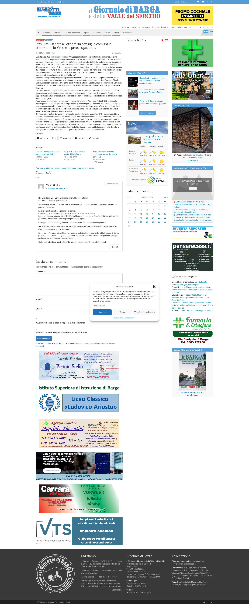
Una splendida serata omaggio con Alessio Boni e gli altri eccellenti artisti (152, 81)
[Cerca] (198, 1)
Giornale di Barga (47, 602)
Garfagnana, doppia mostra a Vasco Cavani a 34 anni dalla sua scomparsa (190, 203)
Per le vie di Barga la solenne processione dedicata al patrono (152, 102)
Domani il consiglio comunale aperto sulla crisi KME (48, 152)
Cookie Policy (118, 318)
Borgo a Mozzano (179, 27)
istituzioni (72, 168)
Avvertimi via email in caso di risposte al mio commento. (60, 322)
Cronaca (46, 32)
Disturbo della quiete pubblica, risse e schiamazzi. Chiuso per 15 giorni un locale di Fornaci (192, 289)
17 (129, 217)
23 (165, 217)
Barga (126, 27)
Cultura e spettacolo (72, 32)
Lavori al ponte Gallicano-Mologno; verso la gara (189, 283)
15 (159, 213)
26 (141, 222)
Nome (39, 299)
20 (147, 217)
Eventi (116, 32)
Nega (122, 312)
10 (129, 213)
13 (147, 213)
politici (91, 168)
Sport (86, 32)
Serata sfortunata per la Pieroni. (200, 310)
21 (153, 217)
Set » (166, 197)
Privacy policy (60, 602)
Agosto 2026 (147, 197)
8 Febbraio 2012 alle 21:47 (57, 188)
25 (135, 222)
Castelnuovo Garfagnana (141, 27)
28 (153, 222)
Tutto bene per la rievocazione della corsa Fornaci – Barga (151, 90)
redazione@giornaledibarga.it (138, 592)
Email (39, 308)
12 (141, 213)
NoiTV (208, 32)
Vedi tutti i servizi (147, 113)
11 (135, 213)
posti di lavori (82, 168)
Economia (96, 32)
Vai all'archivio (192, 160)
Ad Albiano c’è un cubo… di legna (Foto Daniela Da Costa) (197, 156)
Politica (57, 32)
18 (135, 217)
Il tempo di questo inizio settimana (153, 138)
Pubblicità (59, 2)
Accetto (193, 188)
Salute (107, 32)
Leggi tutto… (148, 142)
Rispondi (114, 246)
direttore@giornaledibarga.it (183, 563)
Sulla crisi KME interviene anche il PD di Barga (74, 152)
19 (141, 217)
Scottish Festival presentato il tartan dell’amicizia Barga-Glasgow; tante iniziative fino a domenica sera (192, 305)
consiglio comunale (59, 168)
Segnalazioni (41, 2)
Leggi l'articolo (191, 212)
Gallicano (166, 27)
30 (165, 222)
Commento (41, 271)
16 (165, 213)
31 (129, 226)
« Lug (128, 197)
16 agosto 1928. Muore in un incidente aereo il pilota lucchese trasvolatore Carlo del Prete (190, 297)
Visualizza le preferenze (144, 312)
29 (159, 222)
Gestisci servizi (99, 305)
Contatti (51, 2)
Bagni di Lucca (195, 27)
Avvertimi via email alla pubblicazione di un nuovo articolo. (62, 332)
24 (129, 222)
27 (147, 222)
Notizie (49, 40)
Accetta (102, 312)
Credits (68, 602)
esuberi (47, 168)
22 (159, 217)
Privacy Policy (129, 318)
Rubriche (126, 32)
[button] (154, 286)
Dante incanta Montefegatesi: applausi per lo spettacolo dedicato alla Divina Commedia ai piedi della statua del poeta (192, 217)
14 (153, 213)
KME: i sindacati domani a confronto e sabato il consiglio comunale (105, 154)
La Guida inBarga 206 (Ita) (192, 392)
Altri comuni (208, 27)
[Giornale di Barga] (124, 12)
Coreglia (157, 27)
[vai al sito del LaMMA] (156, 179)
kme (41, 168)
